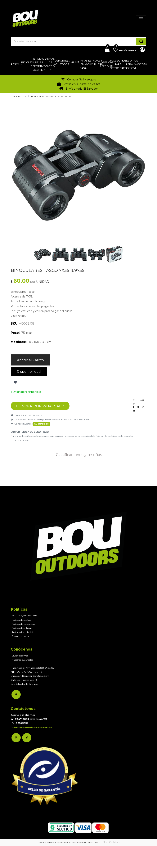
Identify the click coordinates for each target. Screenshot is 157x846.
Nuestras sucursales (22, 659)
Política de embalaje (23, 632)
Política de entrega (22, 627)
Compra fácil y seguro (81, 79)
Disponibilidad (29, 372)
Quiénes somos (20, 655)
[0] (106, 50)
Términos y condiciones (24, 615)
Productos (18, 96)
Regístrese (128, 50)
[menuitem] (16, 64)
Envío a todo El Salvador (82, 88)
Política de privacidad (23, 623)
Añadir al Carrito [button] (30, 360)
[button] (21, 175)
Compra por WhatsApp (40, 406)
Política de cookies (21, 619)
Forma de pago (20, 636)
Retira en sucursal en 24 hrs (82, 84)
